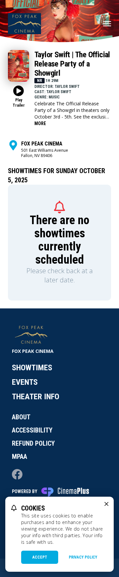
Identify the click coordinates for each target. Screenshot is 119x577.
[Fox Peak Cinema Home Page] (24, 23)
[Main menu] (107, 23)
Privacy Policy (83, 557)
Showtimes (32, 367)
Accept (39, 557)
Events (25, 382)
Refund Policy (33, 443)
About (21, 417)
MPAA (19, 456)
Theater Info (35, 396)
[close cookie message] (106, 504)
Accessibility (32, 430)
